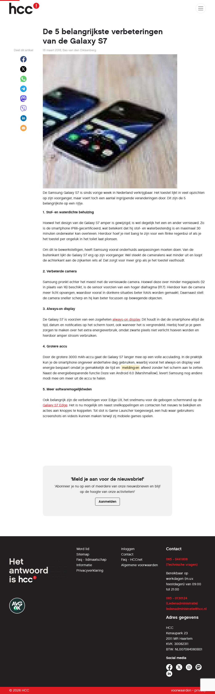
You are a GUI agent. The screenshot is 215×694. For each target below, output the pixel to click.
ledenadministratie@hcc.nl (186, 609)
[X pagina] (179, 667)
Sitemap (82, 554)
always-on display (126, 319)
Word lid (82, 549)
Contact (127, 554)
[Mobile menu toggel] (201, 8)
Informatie (84, 565)
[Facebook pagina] (169, 667)
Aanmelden (107, 502)
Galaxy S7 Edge (55, 405)
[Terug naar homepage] (24, 8)
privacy (200, 690)
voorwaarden (181, 690)
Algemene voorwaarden (139, 565)
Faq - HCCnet (131, 560)
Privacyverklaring (89, 570)
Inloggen (128, 549)
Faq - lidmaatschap (91, 560)
